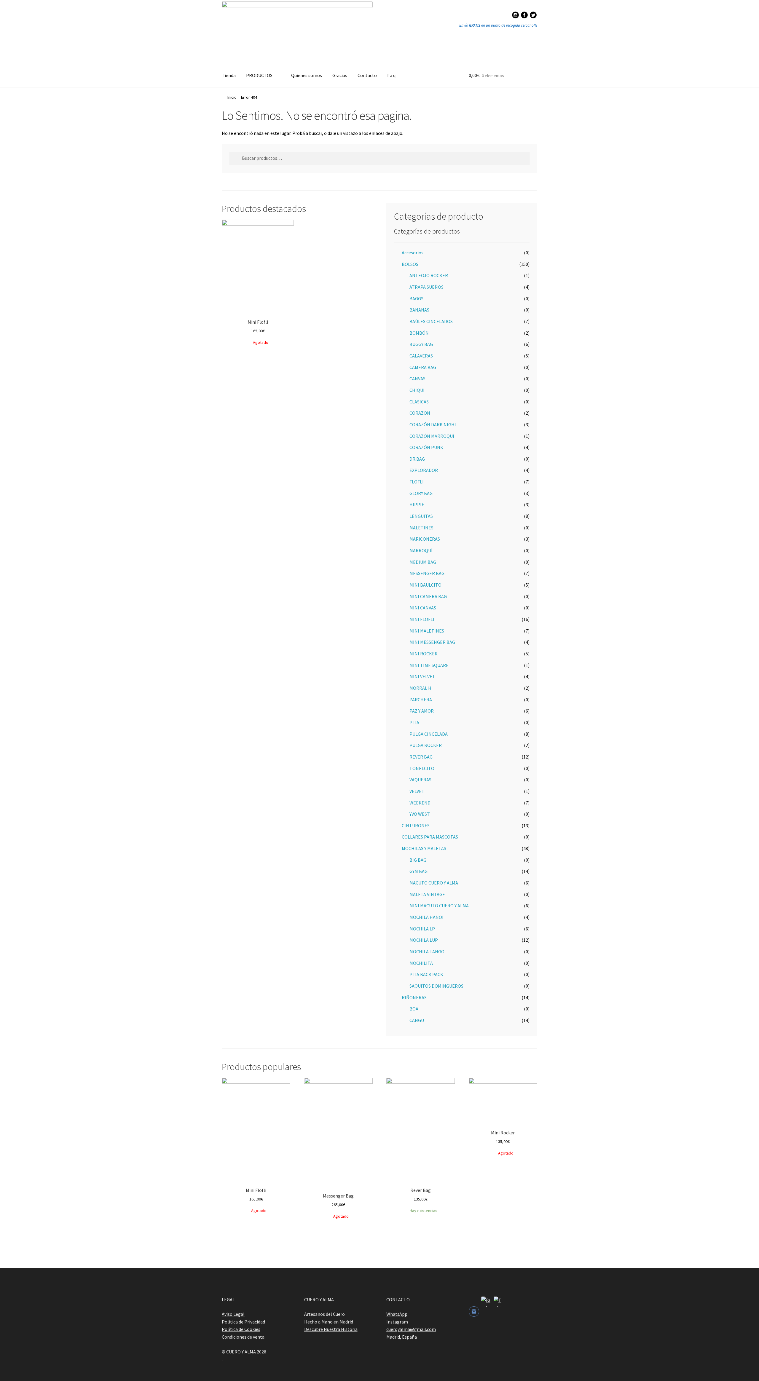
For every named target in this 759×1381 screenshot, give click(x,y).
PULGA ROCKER (425, 745)
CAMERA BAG (422, 367)
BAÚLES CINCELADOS (431, 321)
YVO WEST (419, 814)
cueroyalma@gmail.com (411, 1329)
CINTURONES (416, 825)
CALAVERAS (421, 356)
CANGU (416, 1020)
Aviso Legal (233, 1314)
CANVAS (417, 378)
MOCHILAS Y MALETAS (424, 848)
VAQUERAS (420, 780)
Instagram (397, 1322)
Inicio (232, 97)
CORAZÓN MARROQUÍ (431, 436)
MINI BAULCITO (425, 585)
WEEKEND (419, 803)
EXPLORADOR (423, 470)
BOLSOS (410, 264)
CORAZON (419, 413)
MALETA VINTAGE (427, 894)
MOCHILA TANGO (426, 951)
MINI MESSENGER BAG (432, 642)
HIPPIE (416, 504)
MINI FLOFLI (421, 619)
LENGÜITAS (421, 516)
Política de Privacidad (243, 1322)
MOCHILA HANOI (426, 917)
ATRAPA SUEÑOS (426, 287)
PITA (414, 722)
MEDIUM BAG (422, 562)
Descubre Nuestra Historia (331, 1329)
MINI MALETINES (426, 631)
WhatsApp (396, 1314)
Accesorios (412, 253)
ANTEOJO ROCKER (428, 275)
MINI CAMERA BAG (428, 596)
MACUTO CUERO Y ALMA (433, 883)
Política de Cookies (241, 1329)
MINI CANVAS (422, 608)
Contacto (367, 75)
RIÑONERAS (414, 997)
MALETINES (421, 528)
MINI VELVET (422, 676)
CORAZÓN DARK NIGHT (433, 424)
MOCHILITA (421, 963)
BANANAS (419, 310)
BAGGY (416, 298)
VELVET (417, 791)
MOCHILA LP (422, 929)
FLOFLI (416, 482)
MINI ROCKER (423, 654)
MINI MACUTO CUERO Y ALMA (439, 906)
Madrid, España (401, 1337)
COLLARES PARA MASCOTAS (430, 837)
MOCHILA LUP (423, 940)
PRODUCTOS (259, 75)
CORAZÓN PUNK (426, 447)
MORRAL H (420, 688)
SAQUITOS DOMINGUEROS (436, 986)
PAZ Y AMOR (421, 711)
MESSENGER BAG (426, 573)
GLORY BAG (421, 493)
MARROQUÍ (421, 550)
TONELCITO (421, 768)
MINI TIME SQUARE (429, 665)
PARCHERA (420, 700)
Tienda (229, 75)
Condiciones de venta (243, 1337)
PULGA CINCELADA (428, 734)
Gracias (339, 75)
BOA (413, 1009)
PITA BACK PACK (426, 974)
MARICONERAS (424, 539)
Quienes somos (306, 75)
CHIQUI (417, 390)
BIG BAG (417, 860)
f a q (391, 75)
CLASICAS (419, 402)
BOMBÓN (419, 333)
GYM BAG (418, 871)
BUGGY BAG (421, 344)
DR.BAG (417, 459)
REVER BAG (421, 757)
